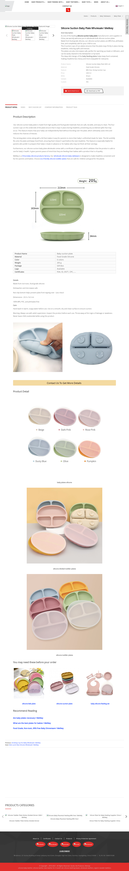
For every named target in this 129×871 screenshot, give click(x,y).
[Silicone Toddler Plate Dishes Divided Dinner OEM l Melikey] (24, 816)
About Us (104, 2)
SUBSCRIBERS (64, 851)
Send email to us (73, 91)
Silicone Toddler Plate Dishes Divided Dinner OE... (24, 821)
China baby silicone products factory (36, 156)
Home (27, 2)
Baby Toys (86, 2)
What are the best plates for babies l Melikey (32, 723)
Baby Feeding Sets (55, 2)
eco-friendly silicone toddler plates (53, 159)
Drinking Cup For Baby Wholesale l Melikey (26, 743)
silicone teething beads (72, 868)
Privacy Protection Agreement (86, 839)
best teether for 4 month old (53, 868)
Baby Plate (117, 16)
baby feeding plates (89, 56)
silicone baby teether (25, 868)
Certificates (47, 839)
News (96, 2)
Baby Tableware (105, 16)
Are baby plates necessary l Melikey (28, 718)
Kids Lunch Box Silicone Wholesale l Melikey (24, 745)
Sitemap (87, 866)
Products (94, 16)
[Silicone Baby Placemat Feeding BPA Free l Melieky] (65, 815)
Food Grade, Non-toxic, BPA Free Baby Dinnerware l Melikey (38, 728)
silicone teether (38, 868)
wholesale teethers (86, 868)
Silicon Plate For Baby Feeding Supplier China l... (104, 821)
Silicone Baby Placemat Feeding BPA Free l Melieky (64, 819)
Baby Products (38, 2)
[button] (53, 35)
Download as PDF (94, 91)
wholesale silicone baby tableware (67, 156)
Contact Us (67, 6)
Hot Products (79, 866)
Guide (72, 866)
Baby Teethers (72, 2)
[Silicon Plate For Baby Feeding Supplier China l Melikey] (105, 816)
